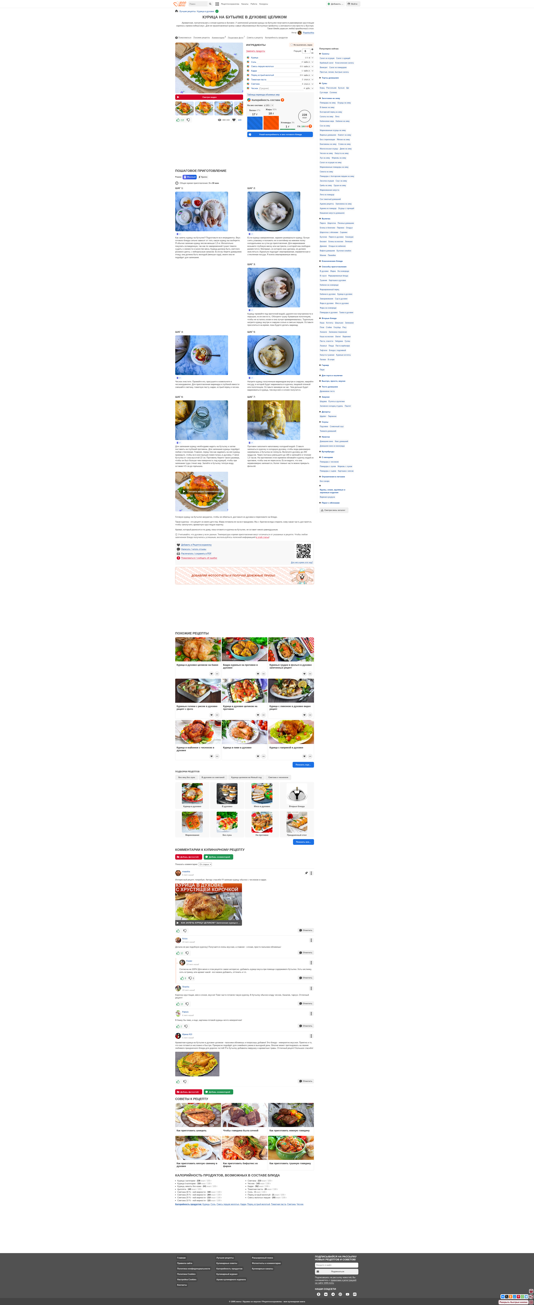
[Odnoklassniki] (510, 1296)
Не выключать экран (303, 45)
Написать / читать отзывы (193, 549)
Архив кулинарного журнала (231, 1279)
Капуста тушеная (327, 355)
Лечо (337, 117)
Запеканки (349, 323)
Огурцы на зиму (344, 103)
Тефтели (323, 350)
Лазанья (323, 346)
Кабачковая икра (327, 121)
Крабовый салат (326, 63)
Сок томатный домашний (330, 199)
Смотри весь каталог (334, 510)
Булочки (323, 237)
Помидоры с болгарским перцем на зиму (337, 176)
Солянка (333, 93)
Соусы (325, 422)
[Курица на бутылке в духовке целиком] (184, 108)
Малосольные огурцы (329, 149)
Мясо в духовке (342, 303)
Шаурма (323, 401)
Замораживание (326, 299)
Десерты (326, 412)
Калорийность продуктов (276, 37)
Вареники (347, 337)
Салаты (325, 54)
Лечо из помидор (327, 195)
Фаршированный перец (329, 290)
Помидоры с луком (328, 466)
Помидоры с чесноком (329, 462)
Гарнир (325, 365)
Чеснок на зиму (326, 153)
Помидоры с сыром (328, 471)
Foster (189, 961)
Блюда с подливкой (337, 350)
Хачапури (349, 237)
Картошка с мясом (345, 471)
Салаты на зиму (326, 117)
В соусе (323, 276)
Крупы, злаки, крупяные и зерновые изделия (332, 491)
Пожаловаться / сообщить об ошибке (199, 558)
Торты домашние (330, 78)
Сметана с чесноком (278, 777)
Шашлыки (339, 323)
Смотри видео (209, 97)
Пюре (322, 370)
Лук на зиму (325, 158)
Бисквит (323, 242)
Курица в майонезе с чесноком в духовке (195, 749)
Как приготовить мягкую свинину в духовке (197, 1164)
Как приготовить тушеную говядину (290, 1163)
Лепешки (348, 242)
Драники (323, 246)
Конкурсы (263, 4)
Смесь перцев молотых (262, 66)
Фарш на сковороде (328, 308)
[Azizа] (178, 940)
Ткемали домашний (328, 431)
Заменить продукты (255, 51)
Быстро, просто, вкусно (333, 381)
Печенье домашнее (346, 223)
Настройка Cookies (186, 1279)
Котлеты (329, 323)
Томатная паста (258, 79)
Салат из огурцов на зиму (331, 163)
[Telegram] (526, 1296)
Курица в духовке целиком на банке (197, 665)
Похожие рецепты (201, 37)
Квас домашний (341, 441)
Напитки (326, 437)
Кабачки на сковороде (329, 285)
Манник (323, 255)
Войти (354, 4)
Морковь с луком (345, 466)
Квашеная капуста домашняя (332, 213)
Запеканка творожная (338, 332)
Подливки (324, 426)
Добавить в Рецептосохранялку (196, 545)
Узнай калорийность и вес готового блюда (280, 134)
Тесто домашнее (330, 387)
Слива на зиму (344, 144)
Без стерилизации (327, 140)
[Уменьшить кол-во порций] (312, 53)
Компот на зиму (344, 135)
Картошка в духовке (337, 280)
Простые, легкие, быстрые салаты (334, 72)
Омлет (338, 337)
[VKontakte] (503, 1296)
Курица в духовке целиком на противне (240, 707)
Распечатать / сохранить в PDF (196, 553)
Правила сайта (184, 1263)
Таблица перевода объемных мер (263, 94)
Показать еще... (303, 765)
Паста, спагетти (326, 341)
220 (239, 120)
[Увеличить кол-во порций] (312, 49)
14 (182, 1004)
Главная (181, 1258)
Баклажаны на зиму (328, 144)
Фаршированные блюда (338, 276)
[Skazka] (178, 988)
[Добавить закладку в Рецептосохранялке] (234, 120)
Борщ (322, 88)
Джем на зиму (346, 149)
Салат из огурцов (327, 58)
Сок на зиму (325, 126)
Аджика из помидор (328, 208)
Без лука (227, 835)
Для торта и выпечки (332, 375)
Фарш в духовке (326, 303)
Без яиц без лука (186, 777)
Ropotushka (308, 32)
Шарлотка (331, 223)
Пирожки (340, 228)
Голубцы (337, 327)
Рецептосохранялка (230, 4)
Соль (253, 62)
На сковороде (343, 271)
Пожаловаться (184, 37)
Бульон (341, 88)
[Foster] (182, 962)
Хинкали (323, 332)
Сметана (255, 84)
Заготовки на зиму (331, 98)
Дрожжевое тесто (327, 391)
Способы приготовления (334, 267)
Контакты (182, 1285)
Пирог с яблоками (331, 503)
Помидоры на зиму (328, 103)
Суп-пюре (324, 93)
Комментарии (219, 37)
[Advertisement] (338, 27)
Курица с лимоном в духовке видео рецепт (290, 707)
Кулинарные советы (226, 1263)
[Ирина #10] (178, 1036)
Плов (322, 327)
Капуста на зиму (342, 153)
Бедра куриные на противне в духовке (240, 666)
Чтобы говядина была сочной (240, 1130)
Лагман (323, 360)
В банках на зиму (327, 107)
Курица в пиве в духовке (237, 747)
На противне (262, 835)
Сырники (343, 232)
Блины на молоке (335, 242)
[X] (506, 1296)
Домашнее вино (326, 441)
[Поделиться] (531, 1297)
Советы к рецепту (255, 37)
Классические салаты (344, 63)
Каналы (244, 4)
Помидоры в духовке (329, 313)
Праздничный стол (297, 835)
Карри (254, 71)
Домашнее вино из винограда (332, 446)
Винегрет (323, 67)
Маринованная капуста (329, 190)
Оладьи (349, 228)
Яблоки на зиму (343, 140)
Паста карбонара (343, 346)
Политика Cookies (186, 1274)
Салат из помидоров (338, 67)
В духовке (324, 271)
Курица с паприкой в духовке (286, 747)
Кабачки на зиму (343, 121)
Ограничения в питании (333, 476)
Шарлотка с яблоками (329, 232)
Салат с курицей (343, 58)
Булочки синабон (344, 251)
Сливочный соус (337, 426)
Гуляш (347, 341)
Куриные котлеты (343, 355)
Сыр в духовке (341, 299)
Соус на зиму (341, 181)
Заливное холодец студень (331, 406)
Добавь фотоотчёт (189, 857)
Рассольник (331, 88)
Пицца (331, 346)
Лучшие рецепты (225, 1258)
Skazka (185, 986)
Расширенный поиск (262, 1258)
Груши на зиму (340, 185)
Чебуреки (339, 341)
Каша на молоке (326, 337)
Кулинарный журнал (227, 1274)
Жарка (333, 271)
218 (182, 120)
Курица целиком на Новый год (246, 777)
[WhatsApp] (522, 1296)
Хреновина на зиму (344, 204)
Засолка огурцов (327, 181)
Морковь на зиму (339, 158)
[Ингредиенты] (531, 1291)
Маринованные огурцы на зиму (333, 130)
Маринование (192, 835)
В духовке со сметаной (213, 777)
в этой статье (262, 537)
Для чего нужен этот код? (302, 562)
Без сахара (324, 481)
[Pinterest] (518, 1296)
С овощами (327, 457)
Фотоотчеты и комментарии (266, 1263)
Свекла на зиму (326, 172)
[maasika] (178, 873)
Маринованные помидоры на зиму (334, 167)
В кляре (331, 360)
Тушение (323, 280)
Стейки (329, 327)
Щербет (323, 416)
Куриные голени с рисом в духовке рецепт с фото (197, 707)
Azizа (184, 938)
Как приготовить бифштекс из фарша (240, 1164)
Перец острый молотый (262, 75)
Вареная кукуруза (327, 497)
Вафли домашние (327, 251)
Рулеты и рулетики (336, 401)
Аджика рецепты (327, 204)
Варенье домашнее (328, 135)
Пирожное (332, 416)
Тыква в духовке (346, 313)
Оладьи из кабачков (337, 246)
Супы (324, 83)
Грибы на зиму (326, 185)
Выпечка (326, 219)
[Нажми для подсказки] (282, 100)
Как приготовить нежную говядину (290, 1130)
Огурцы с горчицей (346, 208)
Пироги (323, 223)
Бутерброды (328, 451)
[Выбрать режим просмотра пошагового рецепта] (178, 234)
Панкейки (332, 255)
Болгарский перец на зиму (331, 112)
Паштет (348, 406)
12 (182, 953)
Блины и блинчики (327, 228)
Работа (254, 4)
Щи (347, 88)
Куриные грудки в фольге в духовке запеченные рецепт (291, 666)
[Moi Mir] (514, 1296)
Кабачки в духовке (328, 294)
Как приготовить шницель (192, 1130)
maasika (186, 871)
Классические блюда (332, 261)
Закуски (326, 397)
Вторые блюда (329, 318)
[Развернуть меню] (531, 1302)
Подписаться (337, 1271)
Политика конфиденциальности (193, 1268)
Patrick (185, 1012)
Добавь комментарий (219, 857)
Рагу (344, 327)
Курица (254, 57)
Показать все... (303, 842)
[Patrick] (178, 1013)
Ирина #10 (187, 1034)
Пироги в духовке (336, 237)
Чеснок (254, 88)
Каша (322, 323)
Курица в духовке (344, 294)
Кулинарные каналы (262, 1268)
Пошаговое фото (236, 37)
